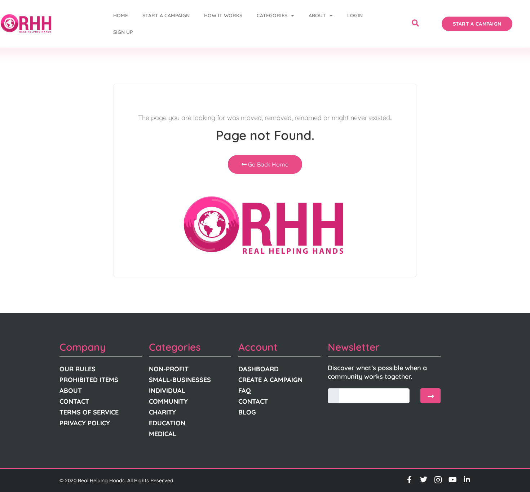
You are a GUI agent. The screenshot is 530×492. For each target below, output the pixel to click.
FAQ (244, 390)
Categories (272, 15)
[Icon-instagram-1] (438, 479)
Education (167, 423)
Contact (74, 401)
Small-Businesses (180, 380)
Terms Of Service (89, 412)
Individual (167, 390)
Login (355, 15)
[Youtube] (452, 479)
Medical (162, 434)
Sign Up (123, 32)
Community (168, 401)
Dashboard (258, 369)
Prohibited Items (88, 380)
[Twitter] (423, 479)
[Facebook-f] (409, 479)
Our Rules (77, 369)
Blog (247, 412)
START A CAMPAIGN (166, 15)
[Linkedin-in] (467, 479)
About (317, 15)
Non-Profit (169, 369)
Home (120, 15)
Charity (162, 412)
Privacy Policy (84, 423)
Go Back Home (267, 164)
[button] (415, 24)
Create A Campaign (270, 380)
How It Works (223, 15)
